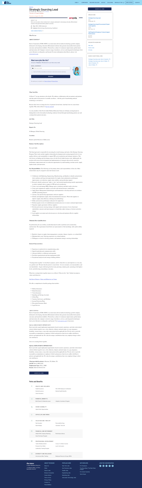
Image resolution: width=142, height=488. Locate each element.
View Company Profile (36, 30)
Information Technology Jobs (69, 477)
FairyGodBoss (47, 484)
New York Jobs (66, 465)
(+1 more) (46, 11)
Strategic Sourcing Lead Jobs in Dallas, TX (98, 61)
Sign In (137, 2)
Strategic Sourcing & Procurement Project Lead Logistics (99, 25)
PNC (89, 19)
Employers (129, 2)
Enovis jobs (91, 47)
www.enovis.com (33, 54)
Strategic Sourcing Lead (94, 18)
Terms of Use (47, 477)
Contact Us (47, 482)
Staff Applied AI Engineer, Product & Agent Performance (99, 32)
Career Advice (47, 475)
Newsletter (118, 2)
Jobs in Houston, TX (93, 63)
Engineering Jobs (66, 473)
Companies (84, 2)
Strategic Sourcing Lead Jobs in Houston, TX (99, 59)
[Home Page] (6, 3)
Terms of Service (47, 81)
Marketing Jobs (66, 475)
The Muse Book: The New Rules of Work (88, 468)
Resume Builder (94, 2)
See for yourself (49, 106)
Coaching (110, 2)
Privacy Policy (55, 81)
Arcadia (90, 35)
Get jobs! (50, 76)
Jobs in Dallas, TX (92, 65)
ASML (89, 27)
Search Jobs (47, 470)
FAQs (45, 468)
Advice (103, 2)
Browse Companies (49, 473)
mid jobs (90, 45)
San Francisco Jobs (67, 468)
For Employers (83, 465)
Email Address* (36, 66)
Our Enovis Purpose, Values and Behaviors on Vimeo (43, 279)
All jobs (90, 50)
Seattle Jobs (65, 470)
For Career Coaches (85, 472)
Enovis (31, 7)
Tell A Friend (83, 474)
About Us (46, 465)
